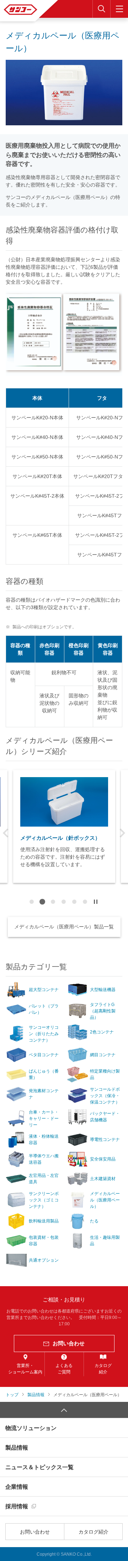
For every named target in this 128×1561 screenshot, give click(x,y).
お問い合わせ (35, 1532)
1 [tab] (31, 901)
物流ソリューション (31, 1428)
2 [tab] (42, 901)
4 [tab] (63, 901)
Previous (5, 833)
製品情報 (16, 1448)
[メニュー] (119, 9)
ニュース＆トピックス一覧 (39, 1467)
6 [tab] (85, 901)
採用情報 (16, 1506)
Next (122, 833)
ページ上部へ (64, 1410)
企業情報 (16, 1487)
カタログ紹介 (93, 1532)
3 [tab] (53, 901)
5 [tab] (74, 901)
